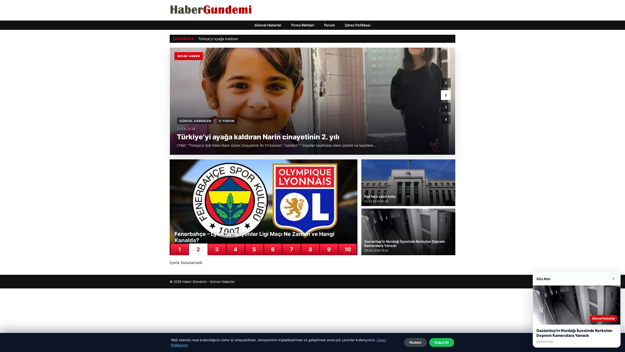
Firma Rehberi (302, 25)
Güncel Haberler (267, 25)
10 (347, 249)
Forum (329, 25)
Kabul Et (442, 342)
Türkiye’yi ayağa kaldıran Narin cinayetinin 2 (233, 39)
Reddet (415, 342)
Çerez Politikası (358, 25)
